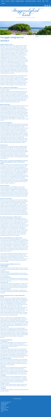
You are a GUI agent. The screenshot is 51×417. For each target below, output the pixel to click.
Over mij (39, 1)
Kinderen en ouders (5, 407)
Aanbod (12, 1)
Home (2, 1)
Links (47, 1)
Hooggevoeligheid (20, 1)
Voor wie (7, 1)
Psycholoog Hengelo (17, 398)
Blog (43, 1)
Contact (3, 3)
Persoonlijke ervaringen (30, 1)
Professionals (3, 404)
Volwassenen (3, 405)
